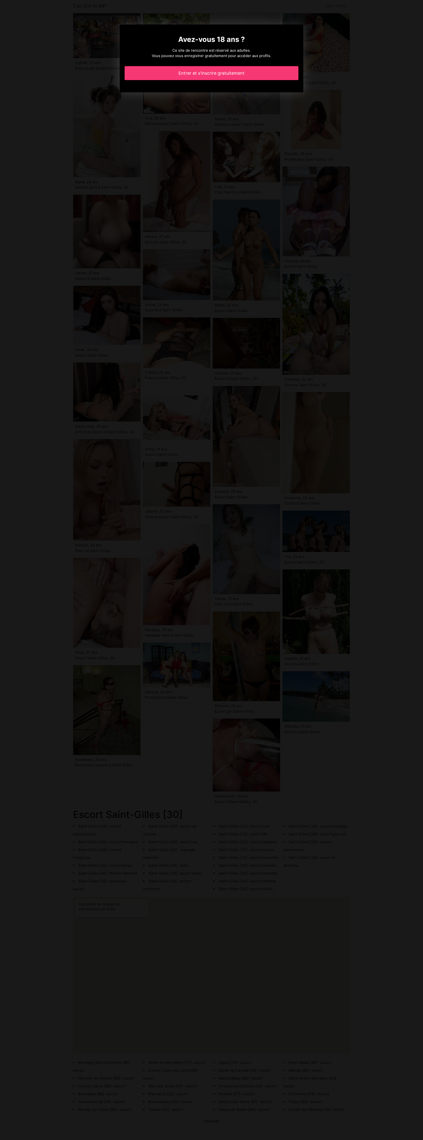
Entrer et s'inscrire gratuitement (211, 73)
